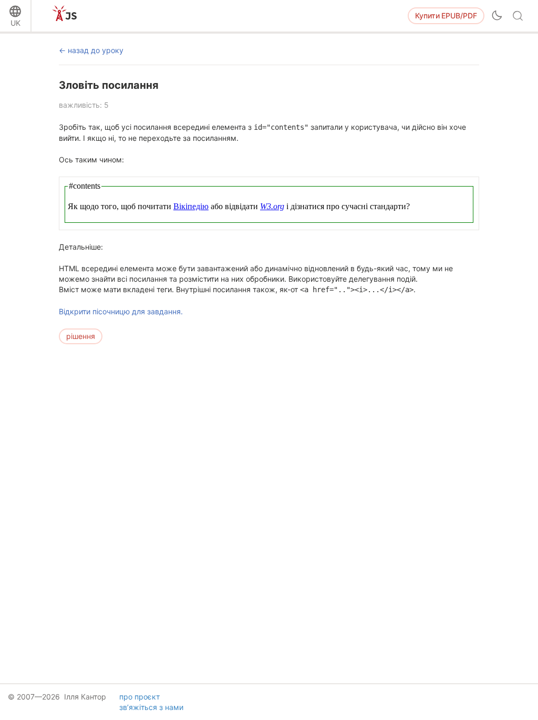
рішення (80, 336)
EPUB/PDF (446, 15)
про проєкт (139, 696)
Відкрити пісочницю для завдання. (121, 311)
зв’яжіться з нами (151, 707)
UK (15, 22)
